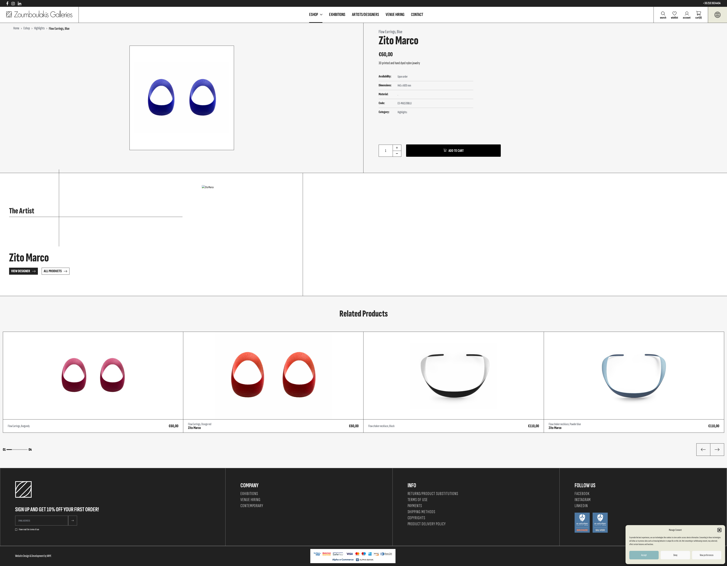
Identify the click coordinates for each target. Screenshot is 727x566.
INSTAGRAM (583, 499)
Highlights (402, 112)
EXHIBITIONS (337, 14)
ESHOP (313, 14)
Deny (675, 555)
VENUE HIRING (395, 14)
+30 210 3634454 (712, 3)
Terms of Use (418, 499)
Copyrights (416, 518)
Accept (644, 555)
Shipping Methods (421, 512)
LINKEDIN (581, 505)
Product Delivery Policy (427, 524)
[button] (719, 530)
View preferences (706, 555)
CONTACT (417, 14)
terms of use (34, 529)
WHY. (49, 556)
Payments (415, 505)
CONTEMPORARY (251, 505)
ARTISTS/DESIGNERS (365, 14)
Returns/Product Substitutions (433, 493)
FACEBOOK (582, 493)
